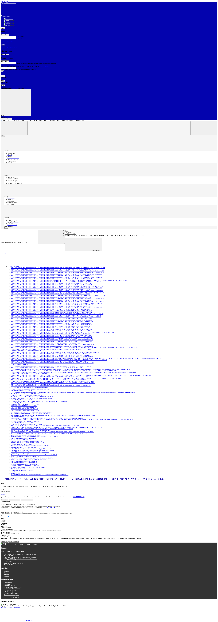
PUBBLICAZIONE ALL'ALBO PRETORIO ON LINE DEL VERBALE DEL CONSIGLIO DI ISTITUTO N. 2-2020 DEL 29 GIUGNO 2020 (51, 306)
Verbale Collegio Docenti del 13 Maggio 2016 (23, 438)
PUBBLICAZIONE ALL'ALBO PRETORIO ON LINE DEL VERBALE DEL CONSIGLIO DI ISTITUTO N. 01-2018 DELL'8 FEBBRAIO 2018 (52, 357)
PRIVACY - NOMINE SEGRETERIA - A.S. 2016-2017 (26, 395)
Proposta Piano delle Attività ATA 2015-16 (22, 444)
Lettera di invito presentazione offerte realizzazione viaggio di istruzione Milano (32, 450)
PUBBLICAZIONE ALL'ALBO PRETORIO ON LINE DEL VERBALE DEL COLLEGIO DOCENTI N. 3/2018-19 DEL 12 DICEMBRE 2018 (51, 335)
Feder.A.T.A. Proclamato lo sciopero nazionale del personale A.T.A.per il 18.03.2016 (34, 455)
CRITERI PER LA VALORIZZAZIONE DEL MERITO (26, 441)
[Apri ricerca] (203, 128)
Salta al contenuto (5, 1)
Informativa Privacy (9, 585)
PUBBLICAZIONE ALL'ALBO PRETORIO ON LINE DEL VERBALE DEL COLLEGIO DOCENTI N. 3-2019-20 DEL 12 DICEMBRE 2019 (51, 318)
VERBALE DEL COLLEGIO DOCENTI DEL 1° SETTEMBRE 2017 (30, 373)
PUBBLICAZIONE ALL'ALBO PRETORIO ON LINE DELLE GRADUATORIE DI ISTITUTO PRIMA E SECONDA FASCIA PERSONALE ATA (53, 383)
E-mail (18, 63)
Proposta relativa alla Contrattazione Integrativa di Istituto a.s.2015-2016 (30, 445)
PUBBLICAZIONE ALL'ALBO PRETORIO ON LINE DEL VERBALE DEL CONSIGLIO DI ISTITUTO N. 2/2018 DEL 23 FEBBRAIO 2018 (51, 355)
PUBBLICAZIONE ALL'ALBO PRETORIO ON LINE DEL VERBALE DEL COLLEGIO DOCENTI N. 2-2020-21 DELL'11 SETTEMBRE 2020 (52, 304)
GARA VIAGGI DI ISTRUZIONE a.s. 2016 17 (24, 406)
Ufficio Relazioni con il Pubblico (13, 587)
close (2, 135)
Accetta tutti (26, 500)
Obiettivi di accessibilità (10, 590)
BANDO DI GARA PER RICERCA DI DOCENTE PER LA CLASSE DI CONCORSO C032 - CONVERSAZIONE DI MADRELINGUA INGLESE (53, 415)
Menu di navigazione (96, 250)
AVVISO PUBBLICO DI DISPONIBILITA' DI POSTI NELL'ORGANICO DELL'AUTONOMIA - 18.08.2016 (42, 429)
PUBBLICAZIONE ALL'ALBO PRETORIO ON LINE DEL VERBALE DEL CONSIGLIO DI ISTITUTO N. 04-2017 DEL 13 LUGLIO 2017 (51, 376)
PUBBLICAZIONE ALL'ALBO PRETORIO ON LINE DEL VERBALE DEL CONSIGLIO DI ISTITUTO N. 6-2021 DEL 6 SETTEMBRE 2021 (51, 283)
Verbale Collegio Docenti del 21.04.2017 (22, 399)
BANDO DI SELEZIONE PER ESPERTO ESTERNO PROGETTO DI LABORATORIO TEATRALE (39, 475)
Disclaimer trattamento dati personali (10, 607)
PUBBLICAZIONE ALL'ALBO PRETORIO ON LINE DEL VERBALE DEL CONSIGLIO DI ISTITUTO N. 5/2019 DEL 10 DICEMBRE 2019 (51, 320)
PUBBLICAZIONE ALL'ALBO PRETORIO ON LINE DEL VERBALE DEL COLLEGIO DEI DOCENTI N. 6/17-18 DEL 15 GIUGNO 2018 (51, 349)
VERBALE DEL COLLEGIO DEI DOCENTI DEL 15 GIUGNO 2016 (30, 430)
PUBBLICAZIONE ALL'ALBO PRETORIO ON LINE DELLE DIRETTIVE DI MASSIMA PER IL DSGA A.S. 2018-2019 (45, 343)
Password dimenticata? (7, 41)
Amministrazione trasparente (11, 595)
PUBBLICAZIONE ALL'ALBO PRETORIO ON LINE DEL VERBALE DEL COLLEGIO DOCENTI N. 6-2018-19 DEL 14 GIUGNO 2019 (50, 327)
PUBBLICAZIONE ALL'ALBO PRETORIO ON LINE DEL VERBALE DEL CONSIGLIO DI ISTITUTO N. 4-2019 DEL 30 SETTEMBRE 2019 (52, 321)
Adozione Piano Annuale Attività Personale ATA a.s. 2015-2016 (28, 442)
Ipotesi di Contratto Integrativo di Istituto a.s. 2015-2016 (26, 435)
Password (19, 38)
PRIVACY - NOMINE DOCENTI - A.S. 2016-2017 (25, 393)
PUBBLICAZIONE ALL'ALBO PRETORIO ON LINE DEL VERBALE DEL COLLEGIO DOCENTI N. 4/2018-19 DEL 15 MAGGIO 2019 (50, 330)
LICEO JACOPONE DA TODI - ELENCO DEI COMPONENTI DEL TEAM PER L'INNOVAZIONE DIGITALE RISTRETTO (47, 418)
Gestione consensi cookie (11, 593)
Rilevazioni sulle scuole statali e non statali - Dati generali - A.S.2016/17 (30, 413)
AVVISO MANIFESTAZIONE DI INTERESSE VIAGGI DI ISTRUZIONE (32, 412)
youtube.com (4, 517)
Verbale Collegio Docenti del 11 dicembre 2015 (23, 447)
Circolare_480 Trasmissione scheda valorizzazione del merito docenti (29, 387)
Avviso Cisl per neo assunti (18, 468)
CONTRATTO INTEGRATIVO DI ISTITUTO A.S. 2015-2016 (28, 424)
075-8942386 (10, 556)
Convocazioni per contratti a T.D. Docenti (22, 470)
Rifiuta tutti (14, 500)
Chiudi (2, 76)
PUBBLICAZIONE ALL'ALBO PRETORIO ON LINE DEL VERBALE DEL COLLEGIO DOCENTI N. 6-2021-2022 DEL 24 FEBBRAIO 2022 (52, 269)
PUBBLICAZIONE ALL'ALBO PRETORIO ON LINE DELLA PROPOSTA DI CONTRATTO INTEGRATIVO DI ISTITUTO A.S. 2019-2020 (51, 311)
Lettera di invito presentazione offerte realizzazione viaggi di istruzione (30, 452)
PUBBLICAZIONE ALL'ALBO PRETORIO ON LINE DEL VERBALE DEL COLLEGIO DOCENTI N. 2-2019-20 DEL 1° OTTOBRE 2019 (51, 323)
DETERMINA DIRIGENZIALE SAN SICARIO (24, 409)
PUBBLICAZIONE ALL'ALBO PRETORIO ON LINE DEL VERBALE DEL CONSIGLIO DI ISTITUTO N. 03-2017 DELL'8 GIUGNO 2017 (51, 386)
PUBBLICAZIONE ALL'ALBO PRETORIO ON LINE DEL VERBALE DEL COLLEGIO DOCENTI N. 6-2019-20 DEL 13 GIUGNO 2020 (50, 309)
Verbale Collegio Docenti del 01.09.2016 (22, 422)
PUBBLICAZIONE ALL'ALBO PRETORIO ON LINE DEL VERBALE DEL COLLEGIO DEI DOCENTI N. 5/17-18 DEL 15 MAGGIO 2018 (51, 353)
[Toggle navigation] (14, 128)
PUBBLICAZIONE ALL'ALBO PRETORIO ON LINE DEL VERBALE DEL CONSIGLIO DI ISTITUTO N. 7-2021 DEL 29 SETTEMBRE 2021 (52, 275)
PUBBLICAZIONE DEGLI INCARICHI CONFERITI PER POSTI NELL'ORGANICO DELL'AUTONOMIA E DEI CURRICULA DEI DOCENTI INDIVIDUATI (57, 427)
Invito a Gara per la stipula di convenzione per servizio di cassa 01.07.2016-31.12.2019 (34, 436)
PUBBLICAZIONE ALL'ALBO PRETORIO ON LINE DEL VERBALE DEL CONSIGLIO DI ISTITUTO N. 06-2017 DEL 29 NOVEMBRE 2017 (52, 363)
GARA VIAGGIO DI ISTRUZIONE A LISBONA (25, 404)
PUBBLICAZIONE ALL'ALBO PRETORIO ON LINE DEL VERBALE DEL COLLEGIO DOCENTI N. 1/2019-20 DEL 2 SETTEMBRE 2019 (51, 324)
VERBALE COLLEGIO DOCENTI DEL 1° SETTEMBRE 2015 (29, 467)
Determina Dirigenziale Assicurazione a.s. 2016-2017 (25, 421)
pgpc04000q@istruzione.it (22, 557)
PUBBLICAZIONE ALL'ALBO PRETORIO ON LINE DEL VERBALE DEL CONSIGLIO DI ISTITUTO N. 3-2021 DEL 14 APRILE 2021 (50, 294)
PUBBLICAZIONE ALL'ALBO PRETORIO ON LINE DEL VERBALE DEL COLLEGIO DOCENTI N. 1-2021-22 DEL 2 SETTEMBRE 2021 (51, 284)
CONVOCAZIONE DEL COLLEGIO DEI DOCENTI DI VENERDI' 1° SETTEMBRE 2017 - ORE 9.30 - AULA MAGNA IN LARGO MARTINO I (53, 381)
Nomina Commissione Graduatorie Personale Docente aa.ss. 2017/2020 (30, 389)
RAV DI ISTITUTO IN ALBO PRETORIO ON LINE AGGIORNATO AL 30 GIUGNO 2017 (37, 384)
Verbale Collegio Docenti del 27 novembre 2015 (24, 461)
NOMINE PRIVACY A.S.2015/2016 (21, 439)
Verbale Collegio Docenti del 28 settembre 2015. (24, 462)
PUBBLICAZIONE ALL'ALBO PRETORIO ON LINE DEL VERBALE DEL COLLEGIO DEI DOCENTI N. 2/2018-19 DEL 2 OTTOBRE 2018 (52, 340)
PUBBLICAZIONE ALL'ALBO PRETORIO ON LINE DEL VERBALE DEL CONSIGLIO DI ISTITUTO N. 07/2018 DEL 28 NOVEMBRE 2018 (52, 338)
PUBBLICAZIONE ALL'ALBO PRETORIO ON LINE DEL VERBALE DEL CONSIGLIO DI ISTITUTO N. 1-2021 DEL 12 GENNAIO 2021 (51, 297)
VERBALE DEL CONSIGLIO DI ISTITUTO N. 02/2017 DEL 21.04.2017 (31, 398)
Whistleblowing (8, 592)
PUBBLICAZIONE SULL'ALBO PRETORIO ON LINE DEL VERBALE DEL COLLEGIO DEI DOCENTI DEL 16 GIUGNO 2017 (48, 380)
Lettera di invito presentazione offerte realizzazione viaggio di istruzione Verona (32, 449)
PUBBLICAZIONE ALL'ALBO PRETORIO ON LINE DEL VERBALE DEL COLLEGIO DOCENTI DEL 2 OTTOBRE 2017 (47, 367)
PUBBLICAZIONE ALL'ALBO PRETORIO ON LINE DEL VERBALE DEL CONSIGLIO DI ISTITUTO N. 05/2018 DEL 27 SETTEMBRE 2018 (52, 344)
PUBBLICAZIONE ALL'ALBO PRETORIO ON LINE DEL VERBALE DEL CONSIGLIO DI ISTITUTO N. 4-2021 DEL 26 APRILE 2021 (50, 289)
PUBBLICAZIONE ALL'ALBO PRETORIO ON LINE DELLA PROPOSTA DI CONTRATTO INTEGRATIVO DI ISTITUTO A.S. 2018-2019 (51, 329)
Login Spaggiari (44, 66)
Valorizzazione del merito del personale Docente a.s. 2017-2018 (28, 350)
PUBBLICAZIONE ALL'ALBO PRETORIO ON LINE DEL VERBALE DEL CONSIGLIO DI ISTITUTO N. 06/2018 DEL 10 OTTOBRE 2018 (51, 341)
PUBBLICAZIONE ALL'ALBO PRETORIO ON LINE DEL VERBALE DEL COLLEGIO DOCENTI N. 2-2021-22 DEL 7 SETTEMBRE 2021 (51, 278)
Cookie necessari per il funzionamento (11, 512)
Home (66, 231)
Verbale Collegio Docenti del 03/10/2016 (22, 416)
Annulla (3, 118)
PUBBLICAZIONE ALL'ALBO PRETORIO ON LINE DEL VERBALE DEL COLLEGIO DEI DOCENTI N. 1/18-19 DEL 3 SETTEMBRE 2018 (52, 346)
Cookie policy (8, 582)
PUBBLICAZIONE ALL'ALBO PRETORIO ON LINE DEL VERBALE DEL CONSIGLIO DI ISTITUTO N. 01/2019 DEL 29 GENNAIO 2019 (51, 337)
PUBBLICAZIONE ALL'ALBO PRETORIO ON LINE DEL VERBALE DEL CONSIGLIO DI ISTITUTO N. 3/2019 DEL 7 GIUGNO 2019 (50, 326)
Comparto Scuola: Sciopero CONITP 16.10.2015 (24, 464)
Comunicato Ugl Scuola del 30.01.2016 (21, 453)
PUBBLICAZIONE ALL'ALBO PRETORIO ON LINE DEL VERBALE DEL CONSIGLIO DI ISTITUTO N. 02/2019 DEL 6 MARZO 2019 (50, 334)
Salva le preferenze (14, 541)
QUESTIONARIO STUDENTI (19, 364)
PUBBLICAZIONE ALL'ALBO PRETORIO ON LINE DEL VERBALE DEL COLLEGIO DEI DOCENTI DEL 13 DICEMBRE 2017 (49, 361)
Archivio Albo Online (70, 234)
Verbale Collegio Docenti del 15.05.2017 (22, 390)
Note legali (7, 584)
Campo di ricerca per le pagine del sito (11, 242)
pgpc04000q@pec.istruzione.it (22, 559)
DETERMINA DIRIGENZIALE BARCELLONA (25, 410)
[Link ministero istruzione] (8, 3)
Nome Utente (20, 36)
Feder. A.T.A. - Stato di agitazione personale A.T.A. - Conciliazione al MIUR (32, 458)
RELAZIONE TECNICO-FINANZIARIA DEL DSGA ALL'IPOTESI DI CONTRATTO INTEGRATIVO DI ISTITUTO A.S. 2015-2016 (49, 433)
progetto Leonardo (16, 473)
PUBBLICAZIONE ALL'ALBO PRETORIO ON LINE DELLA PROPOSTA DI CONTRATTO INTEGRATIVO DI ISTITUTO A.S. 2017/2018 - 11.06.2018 (55, 352)
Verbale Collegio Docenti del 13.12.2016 (22, 403)
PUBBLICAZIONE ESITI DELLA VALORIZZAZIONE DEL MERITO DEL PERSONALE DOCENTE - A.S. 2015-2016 (45, 426)
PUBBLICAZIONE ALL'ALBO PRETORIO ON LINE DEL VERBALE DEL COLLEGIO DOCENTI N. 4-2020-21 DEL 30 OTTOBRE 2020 (51, 300)
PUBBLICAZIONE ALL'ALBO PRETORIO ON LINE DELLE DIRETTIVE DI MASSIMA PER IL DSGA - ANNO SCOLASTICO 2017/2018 (51, 366)
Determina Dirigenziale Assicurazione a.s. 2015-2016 (25, 465)
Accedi (3, 28)
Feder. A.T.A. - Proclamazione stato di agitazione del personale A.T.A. (30, 459)
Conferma (9, 118)
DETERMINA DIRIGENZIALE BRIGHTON (24, 407)
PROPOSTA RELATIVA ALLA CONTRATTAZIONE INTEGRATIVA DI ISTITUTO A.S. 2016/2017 (39, 401)
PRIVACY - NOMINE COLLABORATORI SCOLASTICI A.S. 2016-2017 (32, 396)
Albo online (68, 232)
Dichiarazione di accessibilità (12, 588)
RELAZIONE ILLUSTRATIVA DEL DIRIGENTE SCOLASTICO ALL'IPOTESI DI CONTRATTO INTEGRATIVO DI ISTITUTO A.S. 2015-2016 (52, 432)
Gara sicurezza (15, 472)
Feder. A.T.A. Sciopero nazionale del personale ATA (25, 456)
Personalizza (4, 500)
